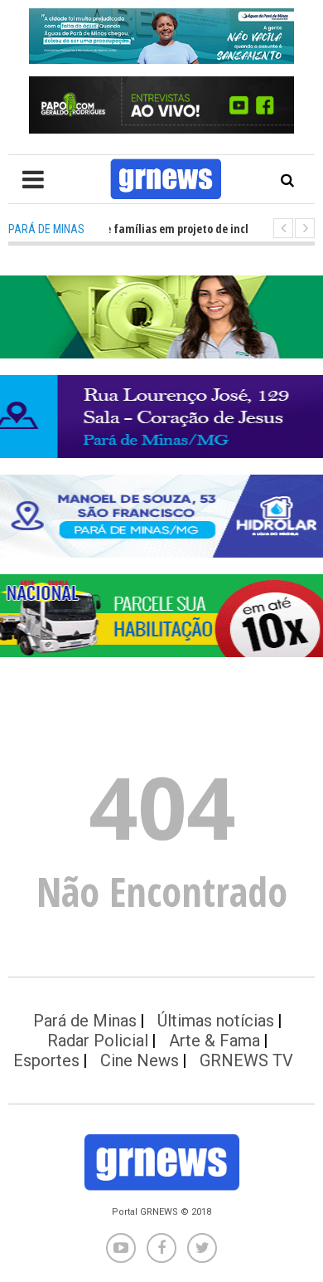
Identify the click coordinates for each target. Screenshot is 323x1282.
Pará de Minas (85, 1021)
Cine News (139, 1060)
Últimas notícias (215, 1021)
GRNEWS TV (246, 1060)
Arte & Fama (214, 1040)
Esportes (46, 1060)
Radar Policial (97, 1040)
